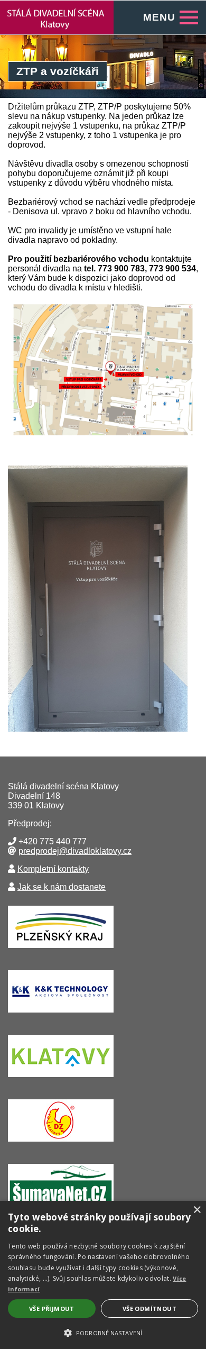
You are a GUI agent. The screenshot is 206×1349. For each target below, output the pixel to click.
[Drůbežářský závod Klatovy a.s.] (61, 1144)
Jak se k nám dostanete (61, 886)
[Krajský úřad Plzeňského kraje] (61, 950)
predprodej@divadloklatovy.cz (75, 850)
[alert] (103, 1275)
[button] (103, 1332)
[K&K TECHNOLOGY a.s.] (61, 1014)
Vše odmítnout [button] (149, 1308)
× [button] (197, 1210)
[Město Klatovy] (61, 1079)
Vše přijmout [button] (51, 1308)
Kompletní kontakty (53, 868)
